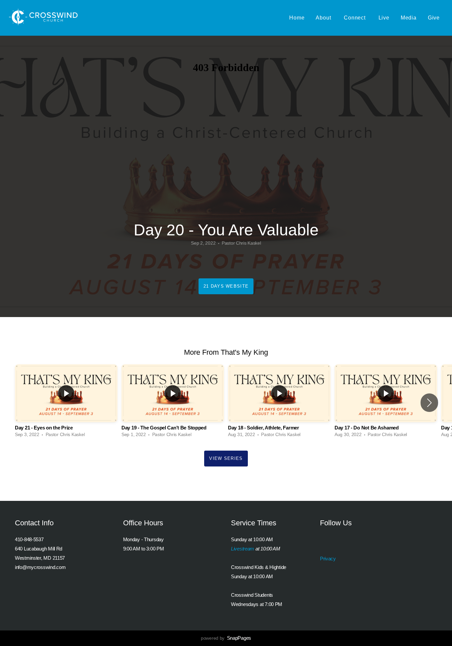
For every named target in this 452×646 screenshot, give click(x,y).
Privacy (328, 558)
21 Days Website (226, 286)
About (324, 17)
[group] (66, 402)
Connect (355, 17)
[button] (429, 402)
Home (296, 17)
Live (384, 17)
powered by (226, 638)
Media (409, 17)
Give (434, 17)
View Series (226, 458)
